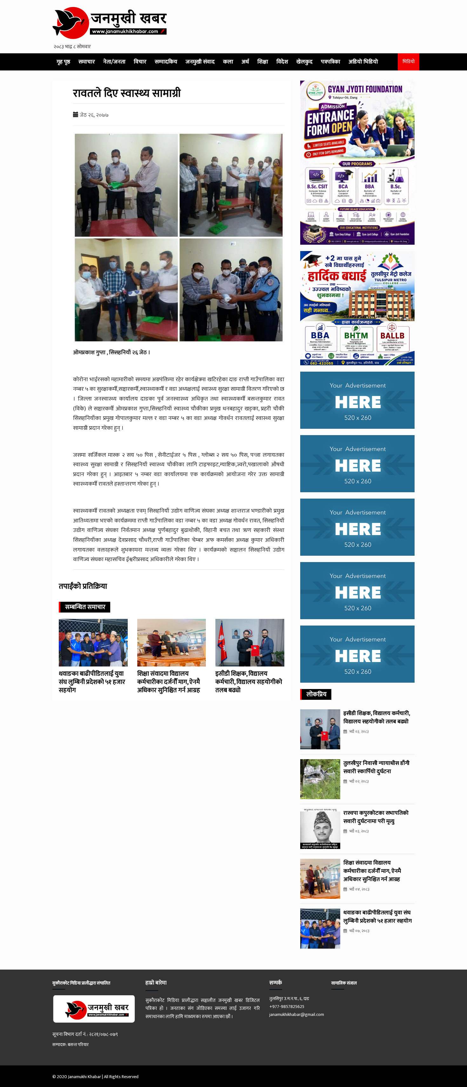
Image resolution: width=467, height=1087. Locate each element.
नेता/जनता (114, 62)
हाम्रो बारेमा (156, 983)
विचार (140, 62)
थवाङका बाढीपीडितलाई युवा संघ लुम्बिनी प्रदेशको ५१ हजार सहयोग (92, 682)
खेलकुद (304, 62)
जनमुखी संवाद (200, 62)
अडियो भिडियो (363, 62)
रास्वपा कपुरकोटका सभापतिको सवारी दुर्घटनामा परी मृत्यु (376, 817)
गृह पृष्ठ (63, 62)
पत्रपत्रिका (330, 62)
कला (228, 62)
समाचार (86, 62)
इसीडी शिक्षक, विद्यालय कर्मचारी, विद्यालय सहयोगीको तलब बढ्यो (248, 682)
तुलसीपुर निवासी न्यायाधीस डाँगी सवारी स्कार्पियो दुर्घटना (376, 767)
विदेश (282, 62)
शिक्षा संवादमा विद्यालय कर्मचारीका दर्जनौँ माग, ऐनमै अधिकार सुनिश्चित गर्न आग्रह (168, 682)
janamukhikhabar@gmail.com (296, 1014)
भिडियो (409, 61)
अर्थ (245, 62)
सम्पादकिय (166, 62)
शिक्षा (262, 62)
